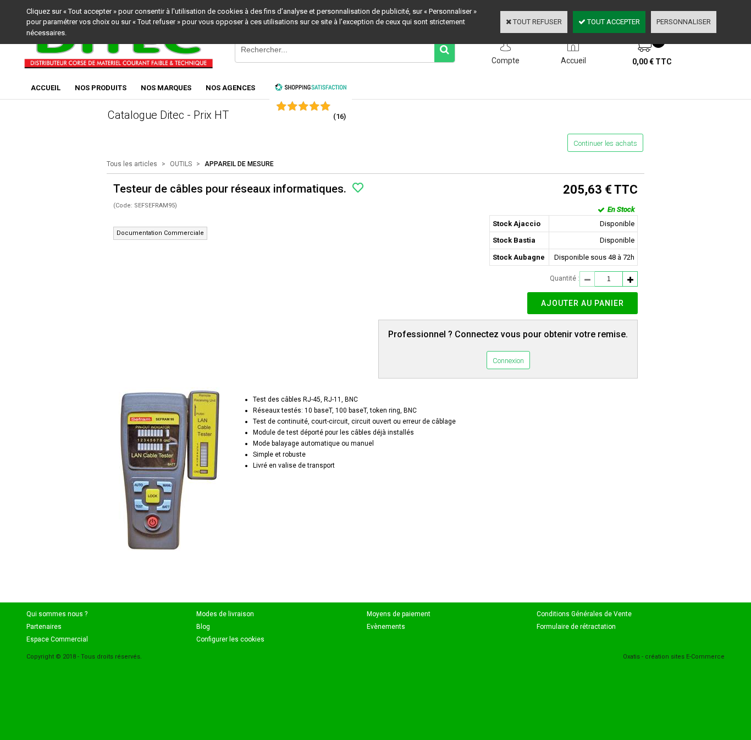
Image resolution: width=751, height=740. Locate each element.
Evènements (386, 627)
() (339, 116)
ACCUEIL (45, 88)
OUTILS (181, 164)
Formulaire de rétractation (576, 627)
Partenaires (44, 627)
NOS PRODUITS (100, 88)
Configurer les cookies (230, 639)
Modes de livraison (225, 614)
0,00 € (652, 61)
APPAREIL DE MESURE (239, 164)
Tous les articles (132, 164)
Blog (203, 627)
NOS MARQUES (166, 88)
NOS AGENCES (230, 88)
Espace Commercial (57, 639)
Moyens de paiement (398, 614)
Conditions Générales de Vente (584, 614)
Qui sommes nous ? (56, 614)
